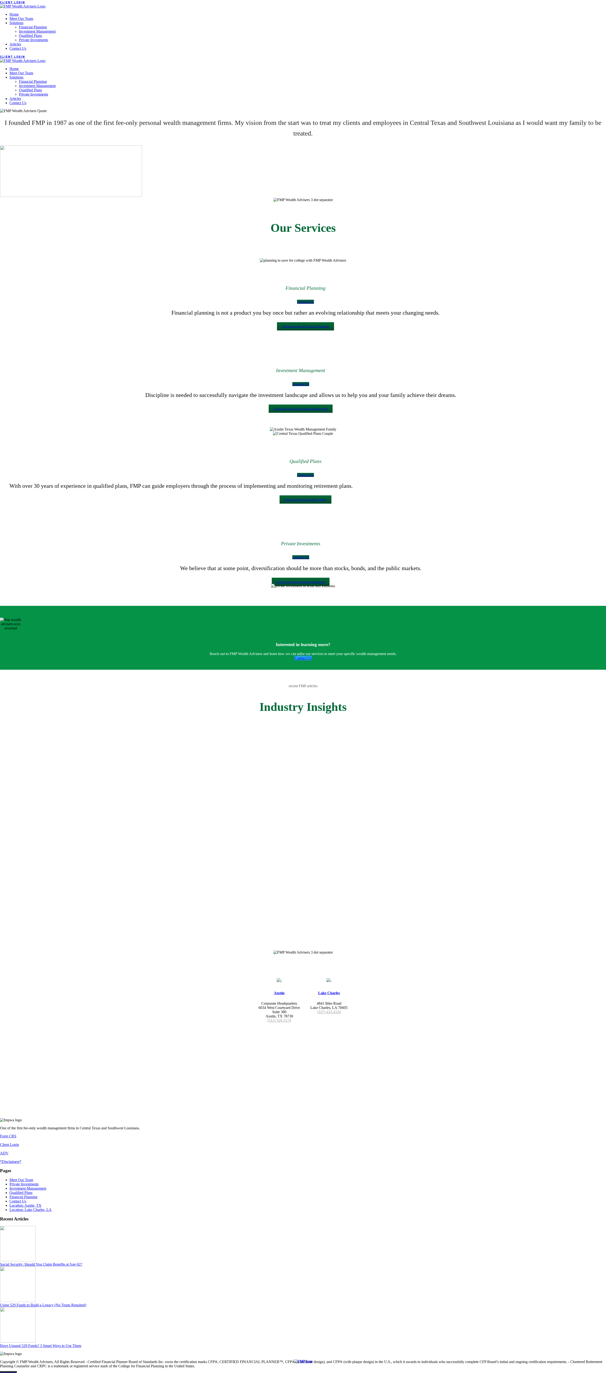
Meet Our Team (21, 19)
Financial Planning (33, 27)
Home (14, 14)
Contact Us (17, 48)
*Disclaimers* (10, 1162)
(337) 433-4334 (329, 1012)
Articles (15, 44)
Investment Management (37, 31)
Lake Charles (329, 993)
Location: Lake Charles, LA (30, 1210)
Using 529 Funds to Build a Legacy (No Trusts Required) (43, 1305)
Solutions (16, 23)
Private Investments (33, 40)
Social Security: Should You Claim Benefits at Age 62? (41, 1264)
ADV (4, 1153)
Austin (279, 993)
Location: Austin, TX (25, 1205)
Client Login (12, 2)
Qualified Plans (30, 36)
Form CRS (8, 1136)
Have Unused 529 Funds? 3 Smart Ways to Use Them (40, 1346)
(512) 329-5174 (279, 1020)
